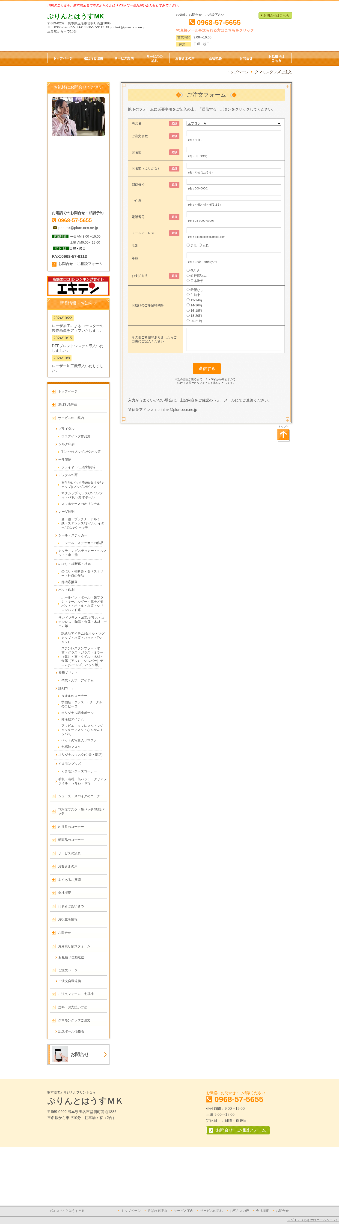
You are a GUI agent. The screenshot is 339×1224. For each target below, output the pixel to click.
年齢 (135, 258)
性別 (135, 245)
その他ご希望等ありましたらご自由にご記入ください (154, 339)
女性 (206, 245)
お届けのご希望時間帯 (148, 305)
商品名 (136, 123)
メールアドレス (143, 233)
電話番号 (138, 217)
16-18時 (196, 310)
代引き (195, 270)
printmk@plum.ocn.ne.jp (177, 410)
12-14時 (196, 300)
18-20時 (196, 315)
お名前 (136, 152)
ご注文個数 (140, 136)
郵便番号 (138, 184)
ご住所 (136, 201)
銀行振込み (198, 276)
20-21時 (196, 321)
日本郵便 (196, 281)
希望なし (196, 290)
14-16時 (196, 305)
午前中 (195, 295)
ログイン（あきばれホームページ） (313, 1220)
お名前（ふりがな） (146, 168)
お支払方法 (140, 276)
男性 (193, 245)
